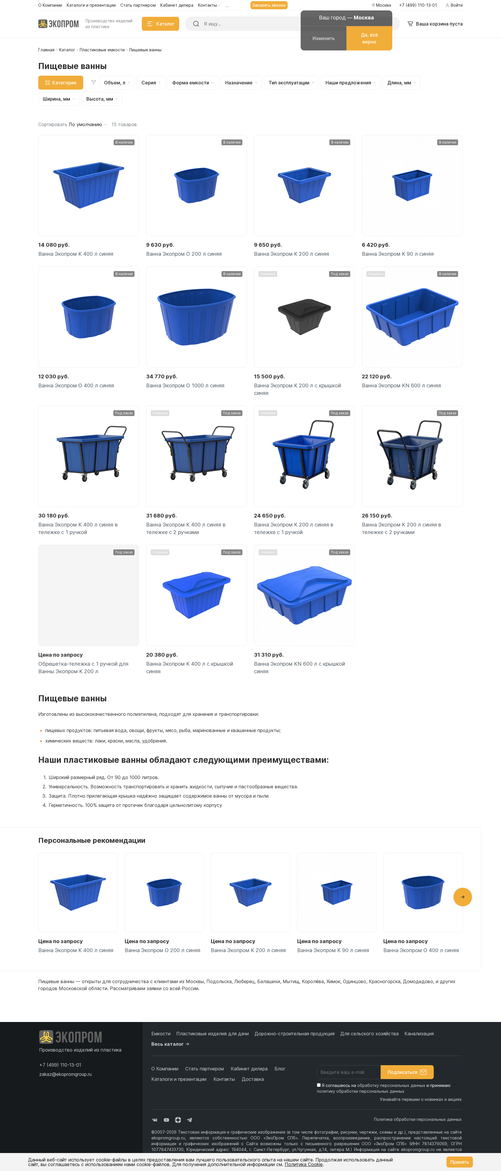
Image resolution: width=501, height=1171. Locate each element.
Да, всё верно (369, 38)
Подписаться (403, 1072)
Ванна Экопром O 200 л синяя (184, 254)
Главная (46, 49)
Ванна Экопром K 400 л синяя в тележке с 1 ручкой (78, 528)
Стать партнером (204, 1069)
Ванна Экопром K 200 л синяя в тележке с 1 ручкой (293, 528)
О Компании (164, 1069)
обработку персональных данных (391, 1085)
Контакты (224, 1079)
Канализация (419, 1033)
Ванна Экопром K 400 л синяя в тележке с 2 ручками (186, 528)
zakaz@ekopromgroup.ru (65, 1074)
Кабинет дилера (249, 1069)
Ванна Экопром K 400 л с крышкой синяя (189, 667)
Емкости (160, 1033)
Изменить (324, 38)
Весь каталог (167, 1044)
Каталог (67, 49)
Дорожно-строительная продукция (295, 1033)
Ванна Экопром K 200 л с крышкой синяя (297, 389)
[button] (462, 897)
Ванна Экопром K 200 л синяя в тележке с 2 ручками (401, 528)
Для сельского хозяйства (369, 1033)
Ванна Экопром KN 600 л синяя (401, 385)
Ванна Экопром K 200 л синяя (291, 254)
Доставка (253, 1079)
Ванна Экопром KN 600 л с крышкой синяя (299, 667)
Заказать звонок (269, 5)
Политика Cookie (304, 1164)
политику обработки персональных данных (360, 1091)
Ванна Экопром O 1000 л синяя (185, 385)
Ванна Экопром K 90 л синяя (398, 254)
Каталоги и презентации (178, 1079)
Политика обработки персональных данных (418, 1119)
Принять (459, 1162)
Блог (280, 1069)
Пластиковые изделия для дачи (212, 1033)
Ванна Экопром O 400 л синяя (76, 385)
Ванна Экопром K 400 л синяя (75, 254)
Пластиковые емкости (102, 49)
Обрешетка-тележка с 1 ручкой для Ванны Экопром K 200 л (83, 667)
